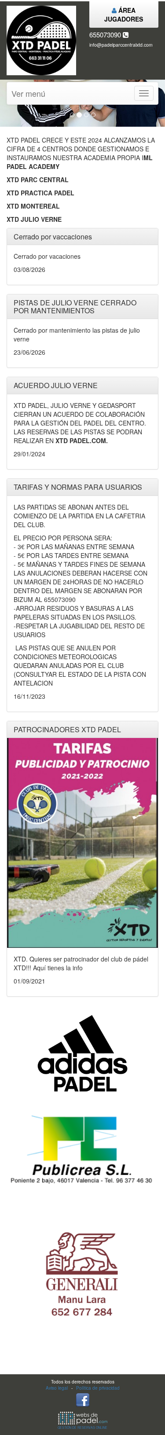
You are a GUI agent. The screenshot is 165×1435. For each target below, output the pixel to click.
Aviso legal (57, 1388)
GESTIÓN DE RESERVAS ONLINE (82, 1427)
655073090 (106, 34)
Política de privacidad (98, 1388)
